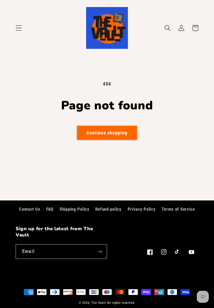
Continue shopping (106, 132)
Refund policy (108, 209)
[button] (19, 28)
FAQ (50, 209)
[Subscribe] (100, 251)
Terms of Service (178, 209)
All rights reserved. (121, 303)
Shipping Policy (75, 209)
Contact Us (29, 209)
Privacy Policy (142, 209)
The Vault (98, 303)
